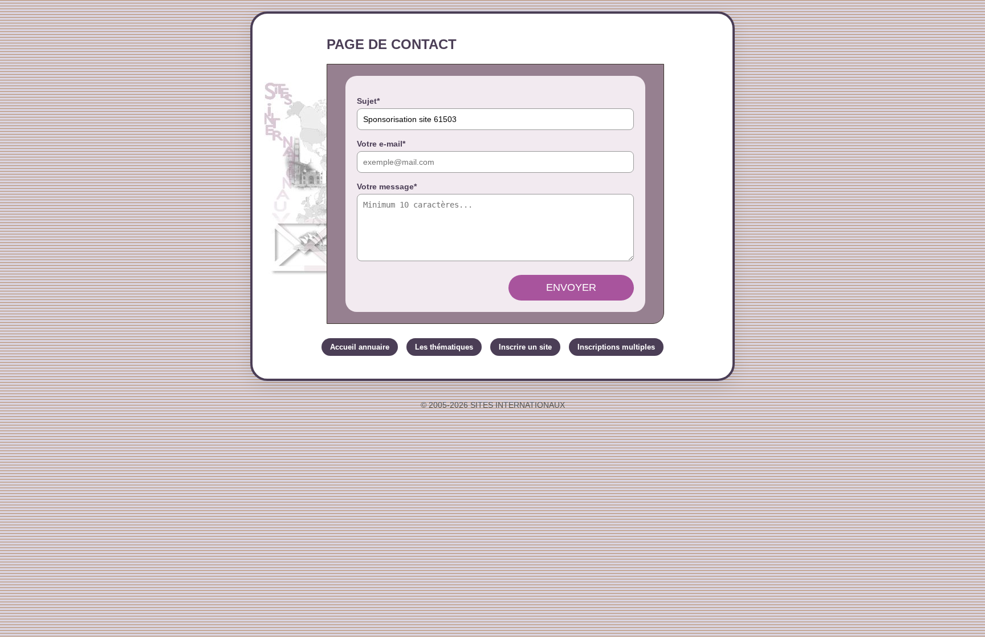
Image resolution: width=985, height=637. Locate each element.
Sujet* (368, 101)
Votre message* (387, 186)
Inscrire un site (525, 347)
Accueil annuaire (359, 347)
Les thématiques (444, 347)
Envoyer (571, 287)
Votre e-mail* (381, 143)
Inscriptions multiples (616, 347)
